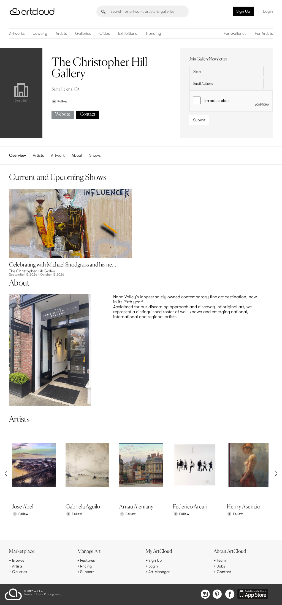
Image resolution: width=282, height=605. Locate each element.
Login (268, 11)
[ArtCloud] (32, 11)
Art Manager (159, 571)
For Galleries (235, 33)
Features (87, 560)
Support (87, 571)
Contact (87, 114)
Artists (61, 33)
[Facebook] (229, 595)
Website (62, 114)
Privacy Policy (53, 594)
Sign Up (243, 11)
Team (221, 560)
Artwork (58, 155)
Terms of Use (32, 594)
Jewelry (40, 33)
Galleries (83, 33)
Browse (18, 560)
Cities (104, 33)
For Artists (264, 33)
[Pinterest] (217, 595)
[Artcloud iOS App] (252, 594)
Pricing (86, 566)
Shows (95, 155)
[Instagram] (205, 595)
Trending (153, 33)
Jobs (221, 566)
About (77, 155)
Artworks (17, 33)
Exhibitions (127, 33)
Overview (17, 155)
